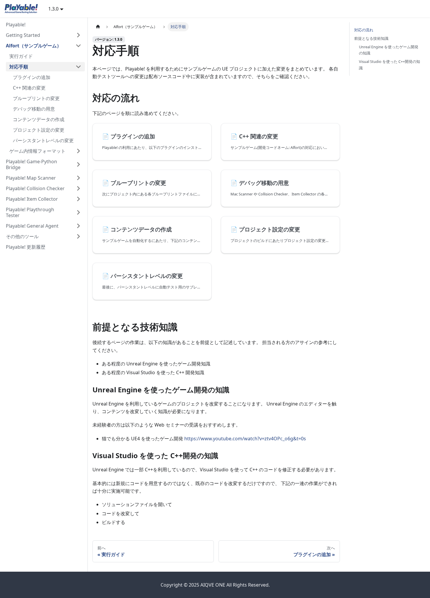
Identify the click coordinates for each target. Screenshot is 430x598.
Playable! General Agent (32, 226)
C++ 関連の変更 (29, 88)
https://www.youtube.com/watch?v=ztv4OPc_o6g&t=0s (245, 438)
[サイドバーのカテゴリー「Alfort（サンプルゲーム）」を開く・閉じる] (78, 45)
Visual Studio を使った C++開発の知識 (389, 64)
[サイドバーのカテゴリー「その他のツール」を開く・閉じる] (78, 236)
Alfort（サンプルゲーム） (33, 45)
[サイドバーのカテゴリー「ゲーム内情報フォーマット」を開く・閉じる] (78, 151)
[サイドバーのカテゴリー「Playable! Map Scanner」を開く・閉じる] (78, 178)
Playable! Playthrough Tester (30, 212)
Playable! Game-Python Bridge (31, 164)
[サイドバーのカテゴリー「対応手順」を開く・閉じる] (78, 66)
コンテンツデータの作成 (38, 119)
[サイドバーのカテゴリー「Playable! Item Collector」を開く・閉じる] (78, 199)
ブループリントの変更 (36, 98)
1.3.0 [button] (53, 9)
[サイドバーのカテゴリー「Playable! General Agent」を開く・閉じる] (78, 226)
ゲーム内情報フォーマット (37, 151)
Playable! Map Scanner (31, 178)
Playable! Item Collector (32, 199)
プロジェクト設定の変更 (38, 130)
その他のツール (22, 236)
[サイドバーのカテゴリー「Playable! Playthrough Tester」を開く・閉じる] (78, 212)
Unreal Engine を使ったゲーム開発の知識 (388, 50)
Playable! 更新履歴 (25, 247)
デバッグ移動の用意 (34, 109)
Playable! (15, 24)
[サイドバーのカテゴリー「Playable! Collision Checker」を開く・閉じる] (78, 188)
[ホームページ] (98, 26)
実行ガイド (21, 56)
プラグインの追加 (31, 77)
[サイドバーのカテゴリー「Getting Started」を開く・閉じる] (78, 35)
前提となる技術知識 (371, 38)
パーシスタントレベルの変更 (43, 140)
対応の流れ (363, 29)
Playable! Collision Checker (35, 188)
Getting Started (23, 35)
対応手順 (18, 66)
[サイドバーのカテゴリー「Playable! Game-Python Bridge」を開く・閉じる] (78, 164)
